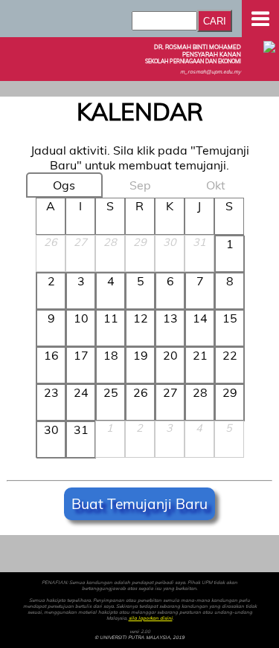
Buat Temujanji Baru (139, 504)
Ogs (64, 185)
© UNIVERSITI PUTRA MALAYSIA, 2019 (139, 638)
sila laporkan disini (151, 618)
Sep (140, 185)
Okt (215, 185)
